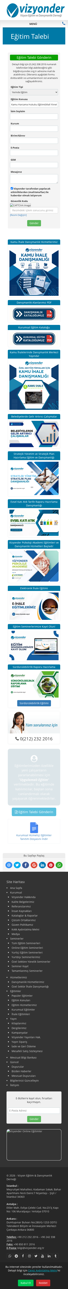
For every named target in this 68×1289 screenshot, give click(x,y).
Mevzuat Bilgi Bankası (23, 1057)
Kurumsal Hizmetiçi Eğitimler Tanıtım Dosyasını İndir (34, 837)
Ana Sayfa (16, 888)
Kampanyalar (20, 1032)
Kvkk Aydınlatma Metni (25, 929)
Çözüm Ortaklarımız (24, 920)
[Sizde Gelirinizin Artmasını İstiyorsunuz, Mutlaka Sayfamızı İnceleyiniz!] (34, 433)
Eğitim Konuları (21, 1000)
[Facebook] (23, 1256)
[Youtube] (42, 1256)
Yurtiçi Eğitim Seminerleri (27, 952)
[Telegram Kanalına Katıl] (16, 1256)
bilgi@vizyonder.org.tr (30, 1248)
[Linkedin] (49, 1256)
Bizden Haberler (21, 1071)
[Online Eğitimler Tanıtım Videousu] (34, 1145)
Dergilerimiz (19, 1028)
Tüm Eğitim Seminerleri (26, 943)
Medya (16, 934)
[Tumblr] (55, 1256)
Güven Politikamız (22, 924)
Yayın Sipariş (19, 1041)
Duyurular (18, 1066)
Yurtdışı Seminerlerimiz (26, 957)
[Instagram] (29, 1256)
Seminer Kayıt (20, 966)
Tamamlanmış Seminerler (27, 971)
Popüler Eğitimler (22, 995)
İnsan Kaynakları (22, 911)
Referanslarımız (21, 906)
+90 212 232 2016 (27, 1237)
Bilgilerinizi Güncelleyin (24, 1080)
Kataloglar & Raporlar (25, 915)
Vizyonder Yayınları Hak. (26, 1037)
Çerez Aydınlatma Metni (42, 1270)
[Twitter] (36, 1256)
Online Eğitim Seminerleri (27, 947)
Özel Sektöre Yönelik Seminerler (31, 961)
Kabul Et (26, 1283)
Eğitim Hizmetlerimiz (24, 1005)
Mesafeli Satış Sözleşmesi (27, 1051)
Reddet (43, 1283)
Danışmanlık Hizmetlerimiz (28, 982)
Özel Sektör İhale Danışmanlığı (30, 986)
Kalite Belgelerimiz (23, 902)
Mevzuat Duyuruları (24, 1076)
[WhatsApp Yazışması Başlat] (10, 1256)
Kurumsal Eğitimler (23, 1009)
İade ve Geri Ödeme (24, 1046)
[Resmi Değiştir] (18, 215)
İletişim (14, 1085)
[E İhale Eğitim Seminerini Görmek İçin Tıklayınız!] (34, 606)
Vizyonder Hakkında (24, 897)
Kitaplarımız (19, 1023)
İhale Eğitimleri (21, 1014)
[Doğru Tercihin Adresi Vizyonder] (34, 684)
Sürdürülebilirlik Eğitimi (34, 703)
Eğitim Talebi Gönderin (35, 812)
